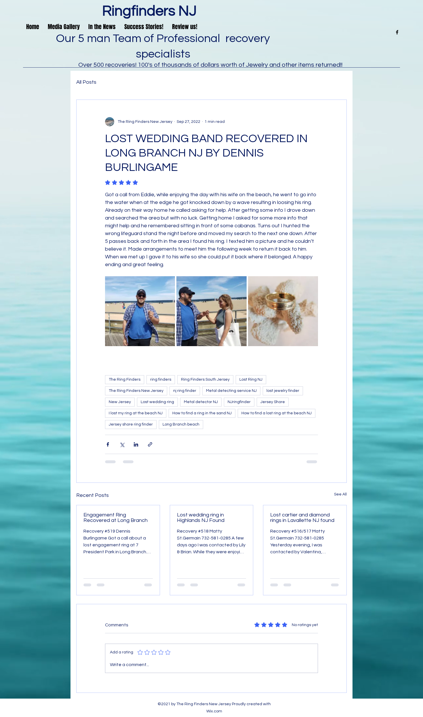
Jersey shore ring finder (131, 424)
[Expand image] (140, 311)
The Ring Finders (124, 379)
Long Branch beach (181, 424)
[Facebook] (397, 32)
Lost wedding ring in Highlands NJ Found (200, 517)
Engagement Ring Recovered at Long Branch (115, 517)
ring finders (160, 379)
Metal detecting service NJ (231, 391)
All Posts (86, 82)
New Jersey (120, 402)
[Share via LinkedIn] (136, 444)
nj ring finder (184, 391)
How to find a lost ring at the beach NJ (276, 413)
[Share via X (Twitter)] (122, 444)
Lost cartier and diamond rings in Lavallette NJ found (302, 517)
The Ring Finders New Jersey (136, 391)
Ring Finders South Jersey (205, 379)
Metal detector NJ (201, 402)
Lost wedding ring (157, 402)
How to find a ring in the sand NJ (202, 413)
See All (340, 494)
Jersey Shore (272, 402)
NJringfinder (239, 402)
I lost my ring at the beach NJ (136, 413)
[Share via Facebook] (107, 444)
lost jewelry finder (282, 391)
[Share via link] (150, 444)
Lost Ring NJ (250, 379)
